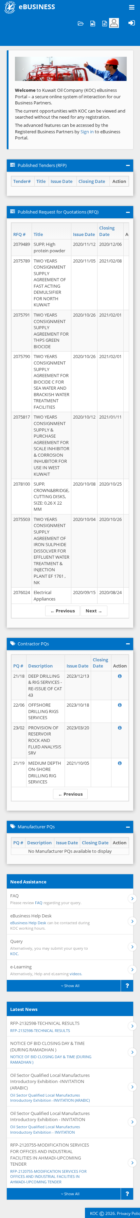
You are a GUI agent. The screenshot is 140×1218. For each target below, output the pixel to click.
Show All (71, 985)
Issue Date (61, 181)
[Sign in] (131, 23)
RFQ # (19, 234)
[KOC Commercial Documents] (81, 23)
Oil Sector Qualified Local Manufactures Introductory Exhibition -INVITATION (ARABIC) (50, 1098)
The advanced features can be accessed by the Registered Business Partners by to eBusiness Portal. (67, 131)
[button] (23, 69)
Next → (94, 611)
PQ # (18, 666)
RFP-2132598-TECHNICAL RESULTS (40, 1030)
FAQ (38, 902)
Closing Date (91, 181)
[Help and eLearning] (93, 23)
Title (41, 181)
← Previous (62, 611)
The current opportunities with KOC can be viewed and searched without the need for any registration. (70, 114)
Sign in (88, 132)
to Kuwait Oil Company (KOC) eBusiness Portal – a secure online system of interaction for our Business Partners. (68, 96)
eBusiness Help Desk (28, 922)
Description (40, 666)
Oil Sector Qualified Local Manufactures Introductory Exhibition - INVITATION (45, 1129)
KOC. (14, 953)
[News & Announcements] (104, 23)
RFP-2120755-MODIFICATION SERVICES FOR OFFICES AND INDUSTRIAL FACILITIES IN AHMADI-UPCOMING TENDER (48, 1176)
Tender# (22, 181)
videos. (76, 973)
